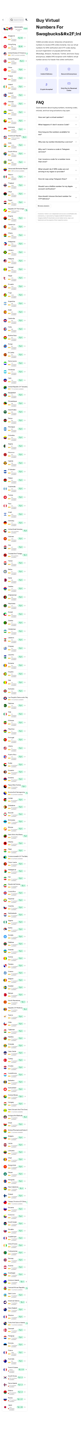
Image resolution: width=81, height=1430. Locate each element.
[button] (57, 117)
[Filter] (26, 20)
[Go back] (3, 20)
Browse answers (43, 206)
